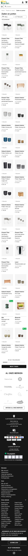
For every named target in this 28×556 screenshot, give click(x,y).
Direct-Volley (4, 508)
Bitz (3, 317)
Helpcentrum (4, 472)
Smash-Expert (18, 508)
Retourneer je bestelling (14, 450)
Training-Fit (18, 516)
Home (3, 10)
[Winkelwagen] (26, 2)
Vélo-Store (17, 523)
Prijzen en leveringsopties (8, 495)
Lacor (16, 262)
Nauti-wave (4, 525)
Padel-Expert (18, 502)
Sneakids (17, 512)
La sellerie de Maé (6, 521)
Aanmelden (14, 542)
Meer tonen (14, 366)
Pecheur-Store (19, 504)
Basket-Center (5, 502)
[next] (27, 390)
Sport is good (18, 514)
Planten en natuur (10, 10)
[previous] (1, 390)
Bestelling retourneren (7, 476)
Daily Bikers (4, 504)
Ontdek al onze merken (14, 408)
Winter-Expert (18, 525)
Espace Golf (4, 510)
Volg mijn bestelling (6, 474)
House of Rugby (5, 519)
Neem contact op (14, 421)
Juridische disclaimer (7, 491)
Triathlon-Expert (19, 519)
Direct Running (5, 506)
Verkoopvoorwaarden (7, 487)
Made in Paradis (5, 523)
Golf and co (4, 516)
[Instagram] (14, 553)
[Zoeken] (6, 6)
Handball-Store (5, 517)
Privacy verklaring (6, 496)
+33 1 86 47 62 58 (14, 426)
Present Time (5, 38)
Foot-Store (4, 512)
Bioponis (17, 317)
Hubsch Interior (19, 97)
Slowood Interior (19, 506)
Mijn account (4, 470)
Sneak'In (17, 510)
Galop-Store (4, 514)
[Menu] (2, 6)
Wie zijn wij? (4, 483)
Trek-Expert (18, 517)
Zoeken (9, 6)
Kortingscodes (5, 478)
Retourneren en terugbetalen (9, 489)
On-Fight (3, 527)
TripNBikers (18, 521)
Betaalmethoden (5, 493)
